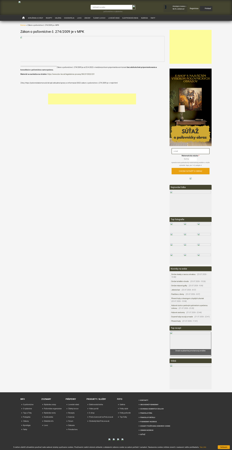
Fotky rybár (124, 409)
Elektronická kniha (130, 18)
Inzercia (144, 18)
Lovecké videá (114, 18)
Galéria (58, 18)
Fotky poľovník (125, 413)
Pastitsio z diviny (177, 294)
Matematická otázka (190, 156)
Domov (23, 25)
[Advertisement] (92, 99)
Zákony (87, 18)
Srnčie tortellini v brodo (180, 281)
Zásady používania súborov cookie (155, 426)
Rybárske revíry (50, 413)
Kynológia (26, 425)
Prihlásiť (208, 8)
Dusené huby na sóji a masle (182, 317)
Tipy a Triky (27, 413)
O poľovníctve (28, 404)
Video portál (93, 409)
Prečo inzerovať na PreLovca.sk (101, 417)
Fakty (153, 18)
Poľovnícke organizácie (53, 409)
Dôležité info (49, 421)
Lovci (79, 18)
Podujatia (26, 417)
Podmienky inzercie (148, 422)
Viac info (203, 447)
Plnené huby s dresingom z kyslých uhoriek (187, 298)
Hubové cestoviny (178, 312)
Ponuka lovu (73, 429)
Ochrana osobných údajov (152, 409)
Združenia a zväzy (35, 18)
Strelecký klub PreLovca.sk (99, 421)
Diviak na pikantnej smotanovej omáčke (190, 351)
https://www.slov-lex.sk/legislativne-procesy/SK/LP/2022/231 (71, 74)
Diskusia (71, 425)
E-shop (91, 413)
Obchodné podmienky (149, 404)
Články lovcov (99, 18)
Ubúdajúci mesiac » (179, 6)
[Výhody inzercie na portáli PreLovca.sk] (191, 179)
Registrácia (194, 8)
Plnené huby (176, 321)
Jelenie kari (175, 290)
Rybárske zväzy (50, 404)
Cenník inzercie (146, 430)
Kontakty (144, 400)
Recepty (49, 18)
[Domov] (20, 2)
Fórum (70, 421)
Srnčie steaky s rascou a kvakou (183, 274)
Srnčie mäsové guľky (179, 286)
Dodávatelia (69, 18)
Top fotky (123, 417)
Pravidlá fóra (146, 413)
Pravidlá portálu (147, 417)
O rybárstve (27, 409)
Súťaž (142, 434)
